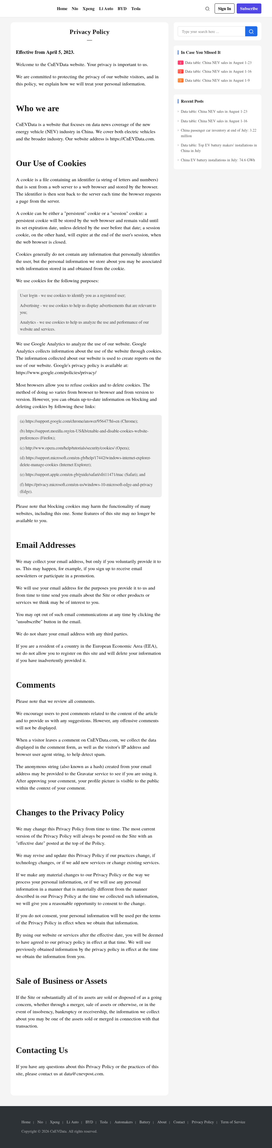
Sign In (224, 8)
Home (62, 8)
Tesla (136, 8)
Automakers (123, 1122)
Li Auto (106, 8)
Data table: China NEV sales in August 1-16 (218, 71)
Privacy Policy (203, 1122)
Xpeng (89, 8)
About (162, 1122)
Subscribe (249, 8)
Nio (75, 8)
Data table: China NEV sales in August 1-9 (217, 80)
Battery (144, 1122)
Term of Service (233, 1122)
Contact (179, 1122)
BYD (122, 8)
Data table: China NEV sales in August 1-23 (218, 62)
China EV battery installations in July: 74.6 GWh (218, 159)
